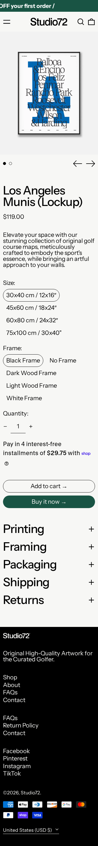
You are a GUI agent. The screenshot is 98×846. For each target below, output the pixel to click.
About (11, 685)
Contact (14, 700)
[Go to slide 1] (4, 163)
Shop (10, 677)
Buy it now (46, 501)
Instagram (17, 766)
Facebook (16, 751)
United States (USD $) (28, 830)
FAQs (10, 692)
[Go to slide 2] (10, 163)
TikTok (12, 774)
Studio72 (30, 792)
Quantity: (16, 414)
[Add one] (31, 426)
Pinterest (15, 759)
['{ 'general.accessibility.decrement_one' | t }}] (5, 426)
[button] (81, 22)
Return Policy (21, 725)
